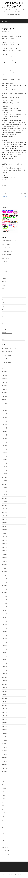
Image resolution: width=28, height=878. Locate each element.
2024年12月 (4, 442)
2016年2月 (4, 771)
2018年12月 (4, 694)
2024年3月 (4, 473)
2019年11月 (4, 656)
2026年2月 (4, 392)
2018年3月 (4, 726)
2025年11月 (4, 403)
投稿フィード (5, 847)
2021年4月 (4, 596)
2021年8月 (4, 582)
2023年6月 (4, 505)
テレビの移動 (22, 196)
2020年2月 (4, 645)
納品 (3, 309)
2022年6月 (4, 547)
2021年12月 (4, 568)
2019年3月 (4, 684)
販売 (3, 313)
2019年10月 (4, 659)
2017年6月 (4, 757)
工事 (3, 295)
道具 (3, 320)
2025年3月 (4, 431)
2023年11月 (4, 487)
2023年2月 (4, 519)
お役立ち (4, 278)
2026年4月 (4, 386)
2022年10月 (4, 533)
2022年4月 (4, 554)
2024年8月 (4, 456)
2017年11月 (4, 740)
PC (2, 274)
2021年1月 (4, 607)
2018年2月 (4, 729)
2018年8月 (4, 708)
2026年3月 (4, 389)
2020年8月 (4, 624)
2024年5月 (4, 466)
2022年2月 (4, 561)
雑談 (3, 323)
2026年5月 (4, 382)
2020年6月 (4, 631)
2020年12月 (4, 610)
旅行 (3, 299)
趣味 (3, 316)
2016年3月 (4, 768)
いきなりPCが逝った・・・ (8, 251)
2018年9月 (4, 705)
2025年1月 (4, 438)
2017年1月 (4, 764)
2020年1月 (4, 649)
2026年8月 (4, 371)
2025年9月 (4, 410)
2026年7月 (4, 375)
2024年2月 (4, 477)
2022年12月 (4, 526)
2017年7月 (4, 754)
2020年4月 (4, 638)
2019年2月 (4, 687)
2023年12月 (4, 484)
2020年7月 (4, 628)
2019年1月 (4, 691)
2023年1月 (4, 522)
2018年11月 (4, 698)
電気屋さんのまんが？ (7, 258)
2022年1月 (4, 564)
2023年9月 (4, 494)
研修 (3, 306)
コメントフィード (6, 850)
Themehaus (22, 874)
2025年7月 (4, 417)
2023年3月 (4, 515)
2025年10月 (4, 407)
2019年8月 (4, 666)
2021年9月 (4, 579)
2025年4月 (4, 428)
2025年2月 (4, 435)
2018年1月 (4, 733)
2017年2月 (4, 761)
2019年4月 (4, 680)
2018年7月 (4, 712)
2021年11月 (4, 571)
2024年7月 (4, 459)
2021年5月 (4, 593)
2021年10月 (4, 575)
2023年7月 (4, 501)
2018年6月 (4, 715)
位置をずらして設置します (8, 247)
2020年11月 (4, 614)
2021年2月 (4, 603)
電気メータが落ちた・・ (8, 254)
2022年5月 (4, 550)
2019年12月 (4, 652)
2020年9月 (4, 621)
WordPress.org (5, 854)
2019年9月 (4, 663)
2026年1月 (4, 396)
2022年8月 (4, 540)
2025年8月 (4, 414)
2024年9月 (4, 452)
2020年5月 (4, 635)
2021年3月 (4, 600)
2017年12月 (4, 736)
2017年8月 (4, 750)
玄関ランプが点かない (7, 244)
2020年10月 (4, 617)
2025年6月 (4, 421)
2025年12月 (4, 399)
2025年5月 (4, 424)
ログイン (4, 843)
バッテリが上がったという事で (9, 240)
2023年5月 (4, 508)
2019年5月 (4, 677)
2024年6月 (4, 463)
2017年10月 (4, 743)
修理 (5, 185)
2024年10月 (4, 449)
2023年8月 (4, 498)
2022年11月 (4, 529)
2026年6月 (4, 378)
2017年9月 (4, 747)
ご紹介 (3, 285)
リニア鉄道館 (5, 261)
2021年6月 (4, 589)
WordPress (11, 874)
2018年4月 (4, 722)
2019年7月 (4, 670)
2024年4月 (4, 470)
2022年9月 (4, 536)
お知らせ (4, 281)
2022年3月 (4, 557)
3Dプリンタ (4, 271)
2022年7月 (4, 543)
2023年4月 (4, 512)
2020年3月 (4, 642)
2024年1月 (4, 480)
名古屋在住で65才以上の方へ (14, 14)
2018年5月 (4, 719)
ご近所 (3, 288)
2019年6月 (4, 673)
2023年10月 (4, 491)
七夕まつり (4, 196)
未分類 (3, 302)
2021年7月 (4, 586)
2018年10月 (4, 701)
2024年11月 (4, 445)
